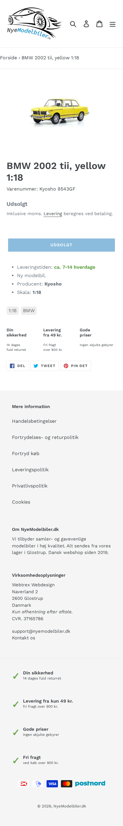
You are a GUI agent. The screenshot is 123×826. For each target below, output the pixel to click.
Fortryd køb (25, 453)
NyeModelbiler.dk (69, 806)
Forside (8, 58)
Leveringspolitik (30, 469)
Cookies (21, 502)
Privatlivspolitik (29, 486)
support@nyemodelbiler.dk (41, 631)
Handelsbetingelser (34, 421)
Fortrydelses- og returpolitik (45, 437)
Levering (53, 213)
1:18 (13, 310)
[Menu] (112, 24)
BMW (29, 310)
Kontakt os (23, 638)
